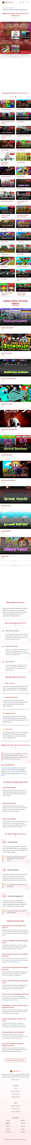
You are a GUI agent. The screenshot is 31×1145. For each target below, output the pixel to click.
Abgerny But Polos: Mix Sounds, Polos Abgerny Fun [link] (15, 9)
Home (3, 8)
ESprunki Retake (15, 1097)
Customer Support (15, 1106)
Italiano (23, 1129)
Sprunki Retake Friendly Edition (10, 768)
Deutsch (23, 1126)
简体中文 (23, 1120)
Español (8, 1129)
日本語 (23, 1123)
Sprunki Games (15, 1094)
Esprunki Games (10, 8)
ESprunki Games (15, 1091)
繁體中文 (8, 1123)
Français (23, 1132)
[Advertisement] (15, 73)
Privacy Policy (15, 1108)
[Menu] (27, 2)
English (8, 1120)
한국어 (8, 1126)
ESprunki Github (15, 1079)
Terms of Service (15, 1111)
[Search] (20, 2)
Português (8, 1132)
